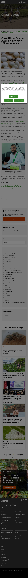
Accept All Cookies (19, 100)
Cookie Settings (13, 96)
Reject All (9, 100)
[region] (14, 94)
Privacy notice (12, 92)
